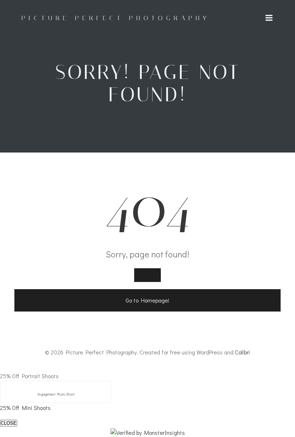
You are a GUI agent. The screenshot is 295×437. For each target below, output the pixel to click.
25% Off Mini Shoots (25, 407)
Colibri (242, 352)
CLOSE (9, 423)
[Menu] (269, 18)
